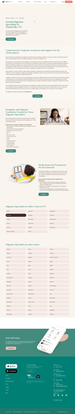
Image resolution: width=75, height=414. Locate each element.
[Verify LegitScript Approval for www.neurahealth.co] (38, 376)
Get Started (11, 348)
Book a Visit (68, 1)
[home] (7, 2)
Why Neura (28, 1)
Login (63, 1)
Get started (10, 39)
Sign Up (31, 370)
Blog (45, 1)
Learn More (37, 96)
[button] (21, 2)
